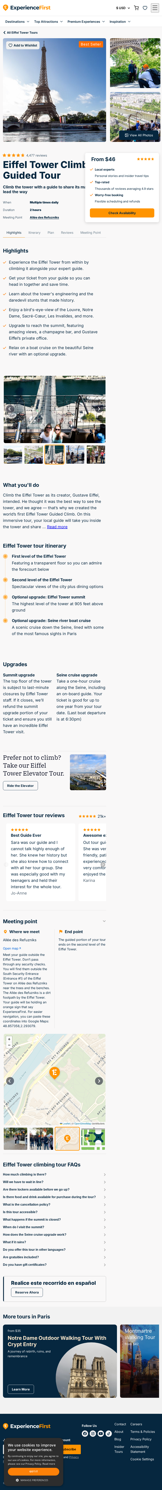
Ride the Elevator (20, 786)
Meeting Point (90, 233)
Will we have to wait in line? (23, 1182)
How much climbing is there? (24, 1174)
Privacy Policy (141, 1439)
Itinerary (34, 233)
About (118, 1432)
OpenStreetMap (82, 1123)
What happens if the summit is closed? (32, 1219)
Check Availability (122, 213)
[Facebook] (85, 1433)
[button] (155, 7)
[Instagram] (93, 1433)
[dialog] (33, 1462)
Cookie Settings (142, 1459)
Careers (136, 1424)
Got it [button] (33, 1471)
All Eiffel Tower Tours (22, 32)
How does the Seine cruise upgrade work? (34, 1234)
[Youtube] (101, 1433)
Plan (51, 233)
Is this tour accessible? (20, 1212)
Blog (117, 1439)
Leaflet (66, 1123)
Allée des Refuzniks (44, 217)
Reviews (67, 233)
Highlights (14, 233)
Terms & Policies (142, 1432)
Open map (10, 948)
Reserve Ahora (27, 1292)
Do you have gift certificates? (25, 1264)
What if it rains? (14, 1242)
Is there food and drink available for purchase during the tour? (49, 1197)
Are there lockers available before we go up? (36, 1189)
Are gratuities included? (21, 1257)
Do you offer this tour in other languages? (34, 1249)
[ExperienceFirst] (27, 8)
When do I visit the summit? (23, 1227)
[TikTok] (108, 1433)
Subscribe (68, 1449)
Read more (57, 526)
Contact (120, 1424)
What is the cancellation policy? (26, 1204)
